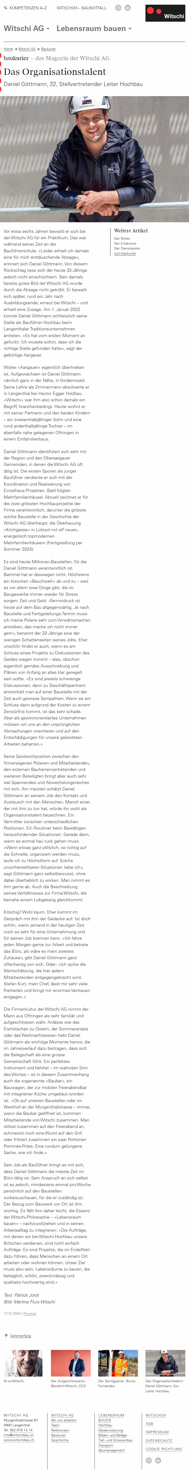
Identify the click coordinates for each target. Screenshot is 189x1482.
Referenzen (60, 1430)
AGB (149, 1423)
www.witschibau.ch (19, 1440)
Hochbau (105, 1425)
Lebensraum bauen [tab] (91, 28)
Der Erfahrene (125, 243)
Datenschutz (159, 1440)
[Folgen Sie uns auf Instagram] (118, 8)
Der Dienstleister (127, 248)
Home (8, 49)
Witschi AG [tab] (24, 28)
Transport (105, 1445)
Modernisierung (110, 1430)
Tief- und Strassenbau (115, 1440)
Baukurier (48, 49)
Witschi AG (26, 49)
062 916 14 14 (21, 1430)
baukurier (57, 58)
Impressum (157, 1432)
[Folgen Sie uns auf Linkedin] (128, 8)
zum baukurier (125, 253)
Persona (29, 1313)
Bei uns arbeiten (64, 1420)
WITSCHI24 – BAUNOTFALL (82, 7)
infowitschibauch (19, 1435)
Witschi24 (156, 1415)
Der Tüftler (122, 238)
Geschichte (60, 1440)
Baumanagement (111, 1450)
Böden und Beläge (112, 1435)
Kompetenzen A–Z (28, 7)
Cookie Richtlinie (164, 1449)
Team (55, 1425)
